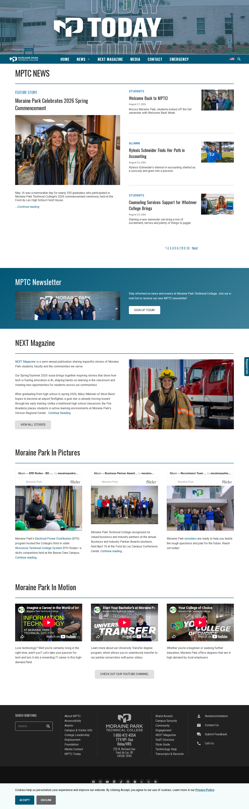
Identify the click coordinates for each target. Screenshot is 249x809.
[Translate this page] (232, 59)
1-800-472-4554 (124, 735)
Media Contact (74, 749)
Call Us (209, 743)
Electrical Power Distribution (53, 538)
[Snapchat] (128, 782)
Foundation (72, 744)
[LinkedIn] (114, 782)
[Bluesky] (155, 782)
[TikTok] (121, 782)
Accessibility (73, 721)
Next (195, 248)
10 (188, 248)
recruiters (190, 538)
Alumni (69, 725)
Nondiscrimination (216, 716)
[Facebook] (93, 782)
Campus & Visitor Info (78, 730)
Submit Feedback (216, 734)
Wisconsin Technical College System (38, 548)
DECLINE (46, 800)
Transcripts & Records (169, 754)
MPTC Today (73, 754)
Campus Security (166, 721)
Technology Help (166, 749)
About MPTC (73, 716)
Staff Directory (164, 739)
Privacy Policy (204, 790)
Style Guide (162, 744)
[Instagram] (100, 782)
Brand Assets (164, 716)
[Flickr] (135, 782)
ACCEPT (25, 800)
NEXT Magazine (25, 361)
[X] (148, 782)
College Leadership (77, 735)
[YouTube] (107, 782)
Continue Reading (59, 413)
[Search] (48, 726)
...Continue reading (27, 206)
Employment (72, 739)
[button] (88, 59)
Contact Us (212, 725)
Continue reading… (26, 557)
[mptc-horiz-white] (24, 59)
